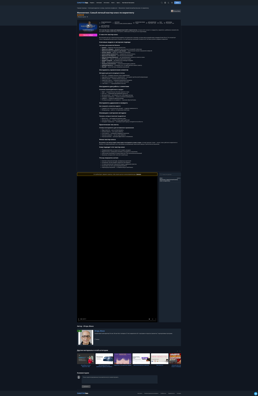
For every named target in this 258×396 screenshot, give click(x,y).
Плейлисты (163, 393)
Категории (99, 2)
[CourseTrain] (82, 2)
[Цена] (172, 2)
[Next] (180, 351)
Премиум (138, 174)
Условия (179, 393)
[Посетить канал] (255, 393)
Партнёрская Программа (128, 2)
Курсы (118, 2)
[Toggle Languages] (165, 2)
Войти (177, 2)
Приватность (171, 393)
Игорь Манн (100, 331)
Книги (112, 2)
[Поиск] (161, 2)
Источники (106, 2)
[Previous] (177, 351)
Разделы (92, 2)
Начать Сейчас (88, 35)
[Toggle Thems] (168, 2)
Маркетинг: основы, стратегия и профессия (123, 23)
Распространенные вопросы (151, 393)
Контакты (140, 393)
